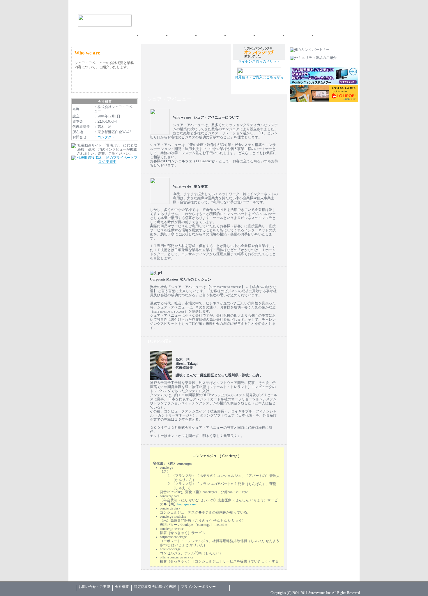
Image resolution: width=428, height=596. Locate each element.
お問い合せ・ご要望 (94, 587)
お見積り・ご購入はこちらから (259, 77)
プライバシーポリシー (198, 587)
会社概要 (122, 587)
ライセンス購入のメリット (259, 61)
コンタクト (106, 137)
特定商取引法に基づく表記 (155, 587)
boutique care (186, 504)
